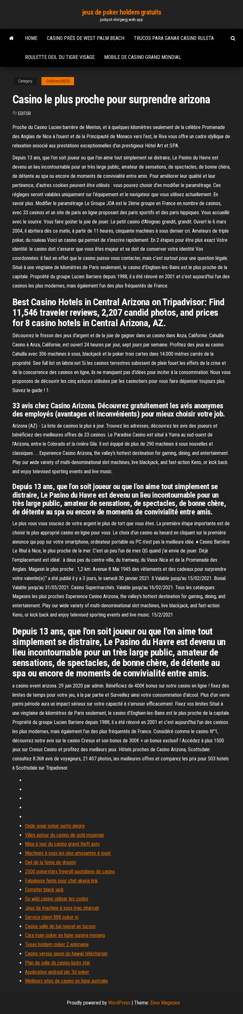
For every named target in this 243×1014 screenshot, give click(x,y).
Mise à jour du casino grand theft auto (62, 844)
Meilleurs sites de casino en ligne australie (66, 981)
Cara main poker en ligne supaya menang (65, 935)
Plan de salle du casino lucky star (57, 963)
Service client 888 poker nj (51, 917)
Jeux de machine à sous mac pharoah (62, 908)
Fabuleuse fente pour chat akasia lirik (61, 881)
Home (31, 38)
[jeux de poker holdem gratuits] (11, 38)
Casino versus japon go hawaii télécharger (66, 954)
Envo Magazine (165, 1003)
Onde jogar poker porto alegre (55, 826)
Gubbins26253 (57, 81)
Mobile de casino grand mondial (142, 57)
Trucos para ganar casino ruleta (174, 38)
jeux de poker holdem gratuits (121, 12)
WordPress (119, 1003)
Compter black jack (44, 890)
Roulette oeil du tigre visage (60, 57)
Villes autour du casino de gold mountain (64, 835)
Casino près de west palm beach (85, 38)
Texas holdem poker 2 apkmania (57, 944)
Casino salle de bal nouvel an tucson (60, 926)
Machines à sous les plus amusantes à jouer (68, 853)
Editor (24, 113)
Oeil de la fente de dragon (50, 862)
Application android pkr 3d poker (57, 972)
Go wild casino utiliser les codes (56, 899)
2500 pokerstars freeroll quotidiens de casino (70, 872)
